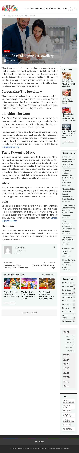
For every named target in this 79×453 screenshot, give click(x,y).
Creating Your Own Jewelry (67, 415)
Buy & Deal (44, 9)
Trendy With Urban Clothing (68, 428)
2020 (66, 377)
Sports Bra (66, 424)
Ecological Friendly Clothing (68, 420)
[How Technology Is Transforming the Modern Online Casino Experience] (66, 127)
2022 (66, 368)
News (67, 308)
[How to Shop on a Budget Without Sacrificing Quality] (12, 283)
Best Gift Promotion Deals (68, 401)
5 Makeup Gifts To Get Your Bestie (68, 251)
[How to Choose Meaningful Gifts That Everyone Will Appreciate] (66, 75)
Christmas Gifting (66, 406)
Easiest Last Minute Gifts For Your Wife (68, 240)
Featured (68, 297)
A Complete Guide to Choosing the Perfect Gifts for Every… (68, 97)
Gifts (58, 9)
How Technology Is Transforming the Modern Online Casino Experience (68, 210)
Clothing (52, 9)
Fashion (68, 294)
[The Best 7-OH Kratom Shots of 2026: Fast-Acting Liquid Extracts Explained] (29, 283)
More (71, 10)
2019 (66, 381)
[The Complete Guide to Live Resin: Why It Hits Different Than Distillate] (47, 283)
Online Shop (69, 312)
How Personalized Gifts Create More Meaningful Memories (68, 226)
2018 (66, 386)
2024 (66, 359)
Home (26, 9)
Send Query (4, 2)
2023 (66, 364)
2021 (66, 372)
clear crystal (67, 411)
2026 (66, 332)
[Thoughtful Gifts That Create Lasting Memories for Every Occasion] (66, 110)
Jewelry (64, 9)
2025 (66, 355)
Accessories (34, 9)
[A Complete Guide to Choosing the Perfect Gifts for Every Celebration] (66, 92)
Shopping (6, 51)
